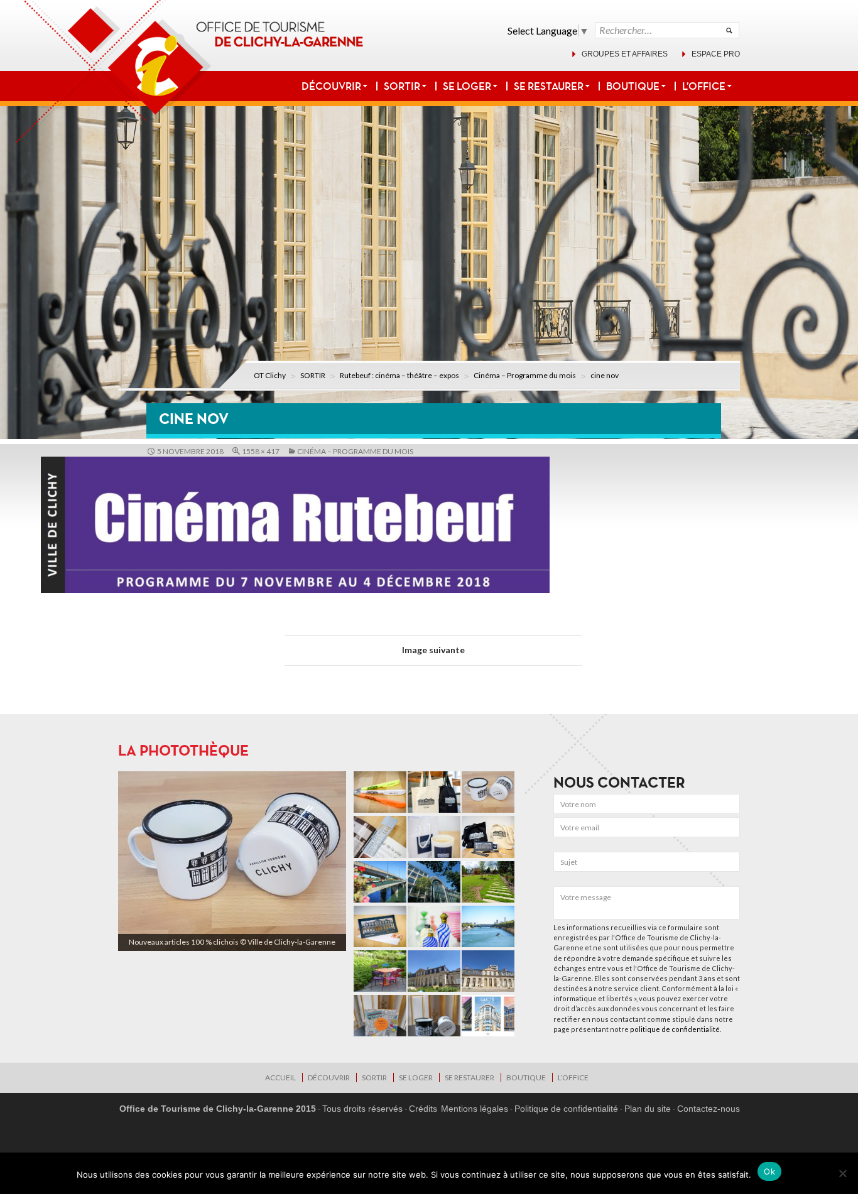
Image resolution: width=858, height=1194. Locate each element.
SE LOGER (467, 86)
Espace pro (716, 54)
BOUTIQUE (633, 86)
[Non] (842, 1173)
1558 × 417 (261, 451)
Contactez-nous (708, 1109)
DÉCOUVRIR (331, 86)
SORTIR (402, 86)
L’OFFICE (703, 86)
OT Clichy (270, 375)
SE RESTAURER (549, 86)
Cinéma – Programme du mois (525, 375)
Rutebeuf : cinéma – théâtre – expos (399, 375)
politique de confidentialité (675, 1029)
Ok (769, 1171)
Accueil (280, 1077)
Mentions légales (474, 1109)
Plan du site (647, 1109)
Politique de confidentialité (566, 1109)
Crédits (423, 1109)
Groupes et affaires (625, 54)
